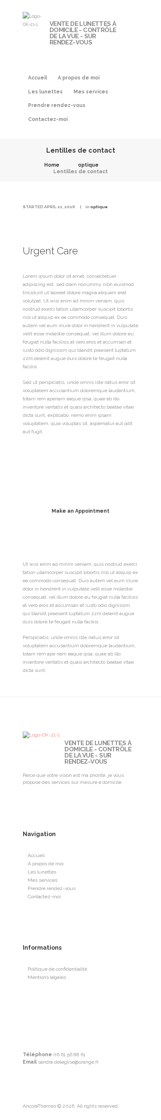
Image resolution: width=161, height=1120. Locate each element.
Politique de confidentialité (57, 969)
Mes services (90, 92)
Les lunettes (45, 92)
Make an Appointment (80, 511)
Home (51, 165)
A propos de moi (78, 78)
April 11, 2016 (59, 206)
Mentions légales (47, 977)
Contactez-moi (48, 119)
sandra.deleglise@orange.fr (68, 1062)
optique (88, 165)
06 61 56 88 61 (69, 1054)
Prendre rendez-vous (56, 105)
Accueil (37, 78)
